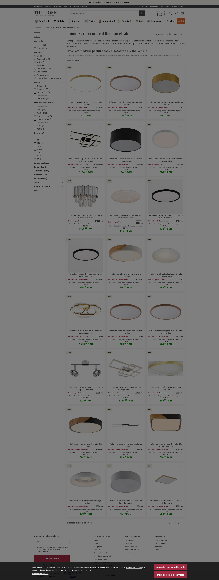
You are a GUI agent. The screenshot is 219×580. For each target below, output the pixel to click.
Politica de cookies (134, 568)
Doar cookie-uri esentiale (170, 574)
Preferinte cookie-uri (40, 574)
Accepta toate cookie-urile (170, 567)
